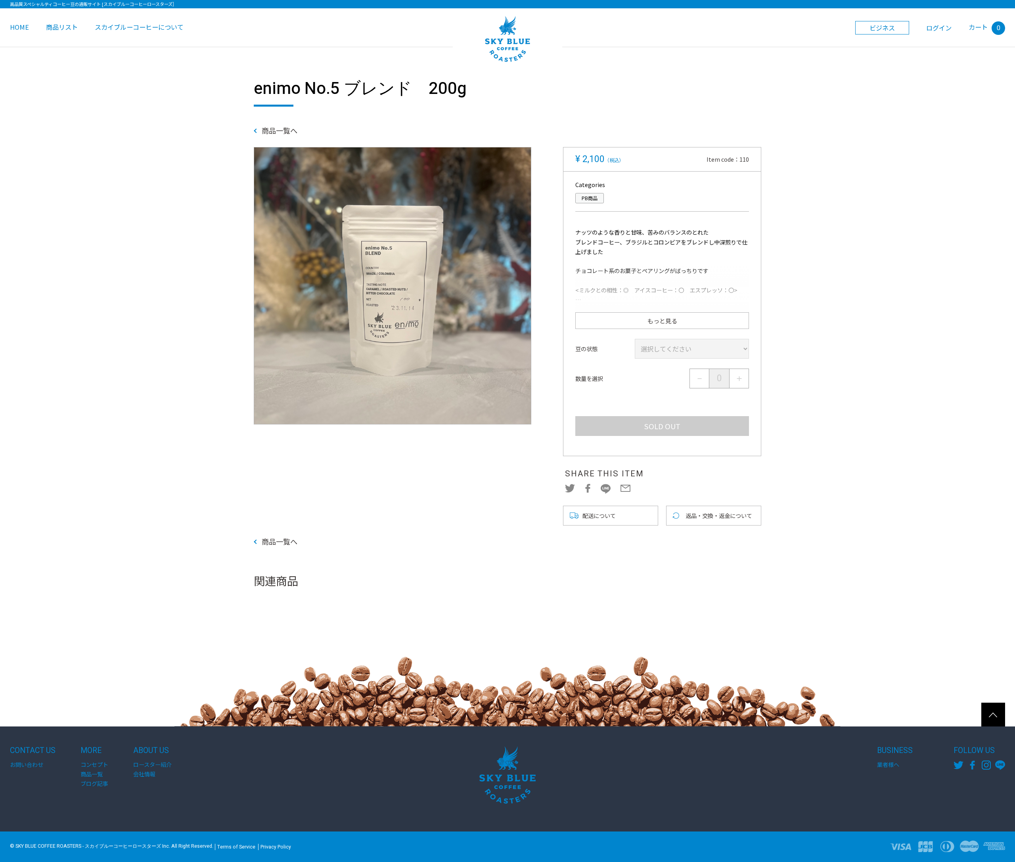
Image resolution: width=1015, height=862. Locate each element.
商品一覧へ (279, 130)
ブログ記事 (94, 783)
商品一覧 (91, 774)
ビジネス (882, 27)
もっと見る (662, 320)
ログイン (939, 27)
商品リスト (62, 27)
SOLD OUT (662, 426)
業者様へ (888, 764)
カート (984, 27)
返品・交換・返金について (719, 516)
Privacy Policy (275, 847)
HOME (19, 27)
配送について (599, 516)
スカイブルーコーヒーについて (139, 27)
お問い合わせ (26, 764)
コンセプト (94, 764)
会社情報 (144, 774)
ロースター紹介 (152, 764)
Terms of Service (236, 847)
